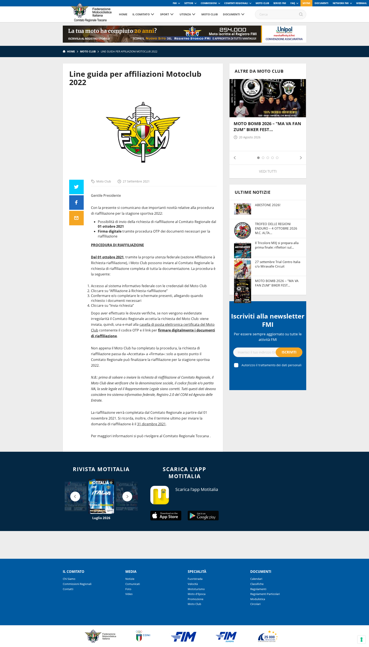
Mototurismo (196, 589)
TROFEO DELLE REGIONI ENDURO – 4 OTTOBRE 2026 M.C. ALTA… (276, 228)
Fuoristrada (195, 579)
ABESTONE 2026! (267, 205)
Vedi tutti (268, 171)
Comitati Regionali (236, 3)
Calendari (256, 579)
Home (123, 14)
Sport (164, 14)
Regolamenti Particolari (265, 594)
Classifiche (257, 584)
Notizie (129, 579)
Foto (128, 589)
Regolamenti (258, 589)
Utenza (185, 14)
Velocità (193, 584)
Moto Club (262, 3)
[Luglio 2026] (101, 496)
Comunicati (132, 584)
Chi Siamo (69, 579)
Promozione (195, 599)
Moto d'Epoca (196, 594)
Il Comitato (141, 14)
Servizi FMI (279, 3)
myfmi (306, 3)
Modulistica (257, 599)
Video (129, 594)
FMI (175, 3)
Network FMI (341, 3)
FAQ (292, 3)
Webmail (361, 3)
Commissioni (209, 3)
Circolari (255, 604)
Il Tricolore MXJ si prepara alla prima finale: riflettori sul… (277, 245)
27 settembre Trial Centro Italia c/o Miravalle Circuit (277, 264)
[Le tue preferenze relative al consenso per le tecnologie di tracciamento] (361, 639)
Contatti (68, 589)
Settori (188, 3)
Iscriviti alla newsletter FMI (268, 320)
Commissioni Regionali (77, 584)
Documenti (321, 3)
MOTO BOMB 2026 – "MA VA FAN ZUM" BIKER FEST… (267, 126)
